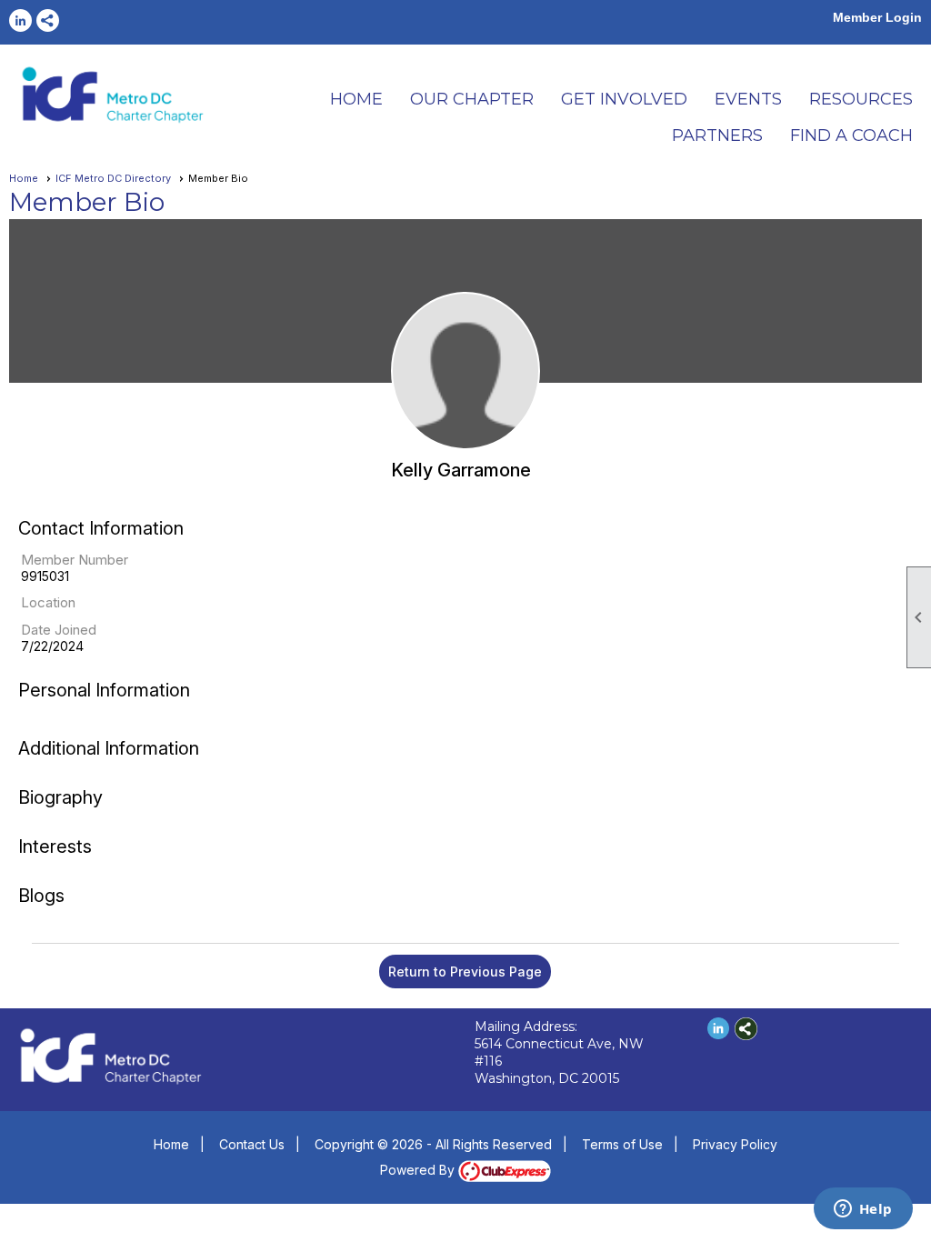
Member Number (74, 559)
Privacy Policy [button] (735, 1144)
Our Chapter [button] (472, 99)
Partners (717, 135)
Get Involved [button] (624, 99)
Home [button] (356, 99)
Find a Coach (851, 135)
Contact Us (252, 1144)
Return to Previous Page (465, 971)
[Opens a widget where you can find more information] (863, 1210)
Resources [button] (861, 99)
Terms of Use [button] (622, 1144)
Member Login (877, 17)
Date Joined (58, 629)
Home (23, 178)
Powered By (419, 1169)
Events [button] (748, 99)
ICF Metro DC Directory (113, 178)
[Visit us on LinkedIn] (20, 20)
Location (48, 602)
